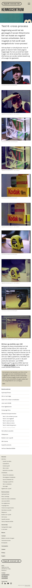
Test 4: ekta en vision (9, 423)
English (3, 556)
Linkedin (5, 583)
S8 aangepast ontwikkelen (9, 477)
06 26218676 (5, 578)
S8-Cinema (5, 441)
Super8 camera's (6, 445)
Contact (4, 535)
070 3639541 (5, 576)
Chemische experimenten (9, 413)
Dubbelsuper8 (6, 466)
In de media (4, 529)
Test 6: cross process (9, 427)
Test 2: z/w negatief (8, 418)
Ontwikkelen (4, 472)
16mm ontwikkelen (7, 484)
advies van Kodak (9, 365)
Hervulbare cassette (7, 431)
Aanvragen (5, 486)
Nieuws (3, 532)
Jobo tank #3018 (6, 403)
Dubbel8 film (6, 463)
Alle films (4, 459)
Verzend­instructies (6, 540)
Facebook (2, 583)
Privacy (3, 552)
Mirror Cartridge (6, 396)
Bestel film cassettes (8, 470)
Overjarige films (6, 410)
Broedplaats (4, 542)
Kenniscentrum (6, 389)
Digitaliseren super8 (6, 488)
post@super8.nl (5, 574)
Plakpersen (5, 434)
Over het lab (5, 524)
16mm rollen (6, 468)
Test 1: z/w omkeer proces (10, 416)
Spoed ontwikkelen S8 (8, 479)
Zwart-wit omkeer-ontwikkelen (10, 399)
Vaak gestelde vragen (7, 527)
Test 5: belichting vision (9, 425)
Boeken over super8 (7, 438)
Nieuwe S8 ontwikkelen (8, 475)
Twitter (8, 583)
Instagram (11, 583)
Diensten (4, 456)
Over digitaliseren (7, 406)
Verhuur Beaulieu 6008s (8, 448)
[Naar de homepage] (12, 3)
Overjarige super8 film (8, 481)
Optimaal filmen (6, 392)
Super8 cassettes (7, 461)
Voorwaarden (5, 546)
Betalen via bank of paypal (8, 538)
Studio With (27, 585)
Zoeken (3, 549)
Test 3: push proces (8, 421)
